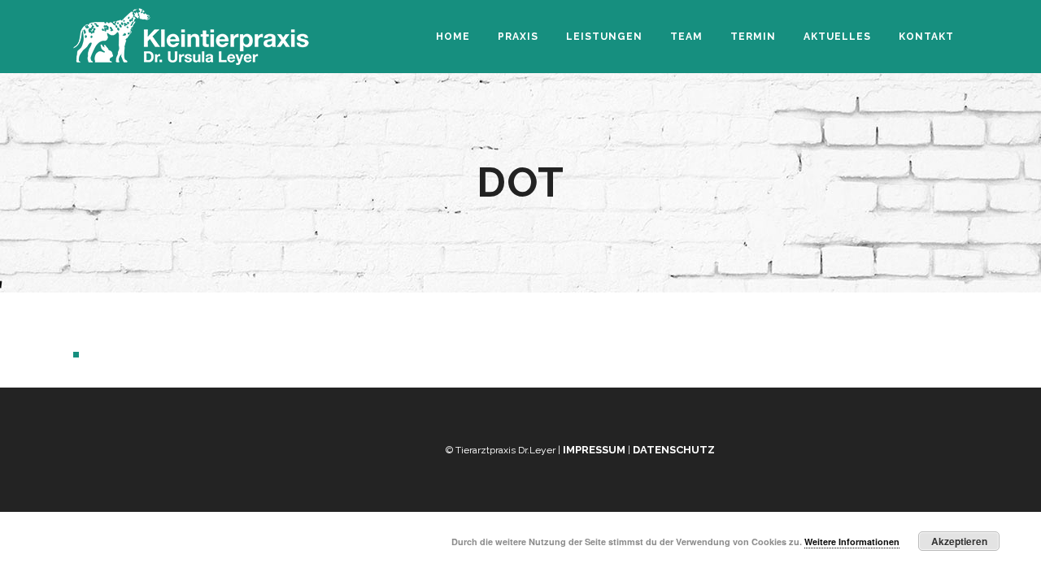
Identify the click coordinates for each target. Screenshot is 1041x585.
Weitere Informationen (851, 541)
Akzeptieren (959, 541)
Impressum (594, 450)
